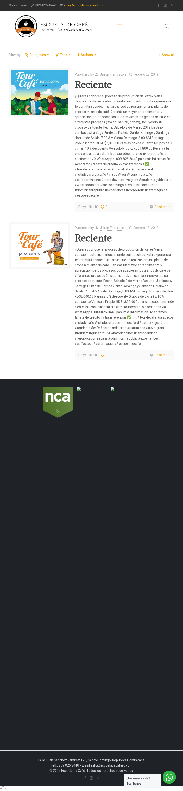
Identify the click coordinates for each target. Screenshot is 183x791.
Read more (163, 206)
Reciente (93, 85)
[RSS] (171, 5)
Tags (63, 55)
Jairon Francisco (112, 74)
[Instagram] (165, 5)
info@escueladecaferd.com (84, 5)
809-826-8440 (46, 5)
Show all (168, 55)
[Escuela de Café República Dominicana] (56, 26)
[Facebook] (158, 5)
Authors (87, 55)
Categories (38, 55)
